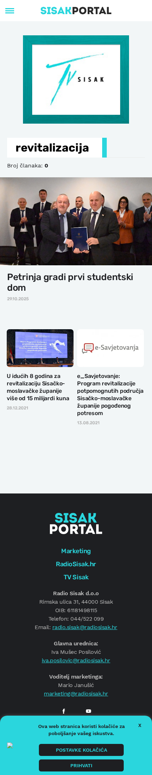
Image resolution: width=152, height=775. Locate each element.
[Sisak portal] (76, 11)
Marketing (76, 551)
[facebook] (63, 711)
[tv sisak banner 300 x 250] (76, 79)
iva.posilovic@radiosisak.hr (76, 660)
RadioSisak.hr (76, 564)
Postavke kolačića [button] (81, 750)
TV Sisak (76, 577)
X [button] (139, 725)
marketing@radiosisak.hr (76, 693)
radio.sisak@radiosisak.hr (84, 627)
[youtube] (88, 711)
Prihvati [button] (81, 765)
